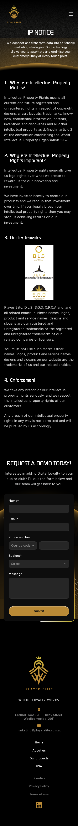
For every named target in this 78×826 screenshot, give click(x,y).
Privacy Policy (39, 786)
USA (39, 766)
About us (39, 750)
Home (39, 742)
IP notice (39, 778)
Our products (39, 758)
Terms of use (39, 794)
